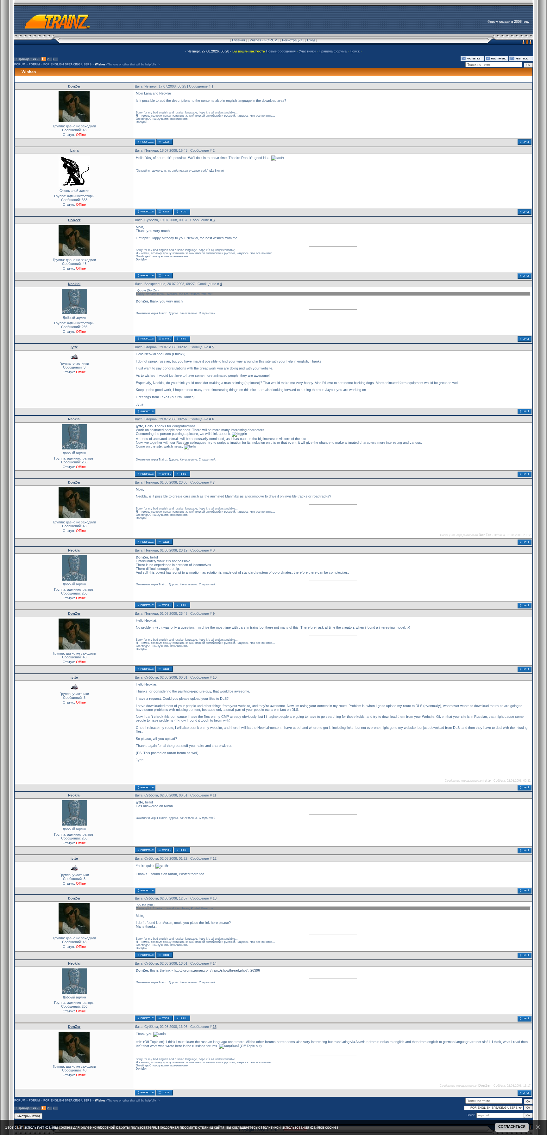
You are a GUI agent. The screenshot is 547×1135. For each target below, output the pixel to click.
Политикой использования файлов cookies (299, 1127)
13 (215, 898)
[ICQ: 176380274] (182, 212)
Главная (238, 40)
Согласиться (511, 1126)
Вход (311, 40)
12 (215, 858)
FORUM (19, 64)
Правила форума (333, 51)
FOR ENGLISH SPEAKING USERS (67, 64)
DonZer (74, 86)
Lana (74, 150)
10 (215, 677)
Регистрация (292, 40)
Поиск (355, 51)
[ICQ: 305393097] (164, 142)
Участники (307, 51)
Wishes (100, 64)
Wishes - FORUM (263, 40)
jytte (74, 347)
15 (215, 1026)
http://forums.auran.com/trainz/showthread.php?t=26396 (217, 970)
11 (214, 795)
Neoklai (74, 284)
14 (215, 963)
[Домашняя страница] (164, 212)
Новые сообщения (281, 51)
